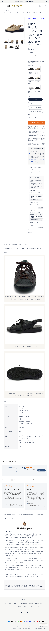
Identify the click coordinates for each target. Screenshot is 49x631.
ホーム (5, 12)
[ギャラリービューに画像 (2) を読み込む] (17, 47)
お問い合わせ (33, 607)
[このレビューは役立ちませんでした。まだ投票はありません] (20, 505)
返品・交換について (22, 603)
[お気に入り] (42, 5)
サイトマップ (41, 607)
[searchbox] (7, 480)
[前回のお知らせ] (2, 1)
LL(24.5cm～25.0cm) (36, 111)
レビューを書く (41, 470)
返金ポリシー (42, 626)
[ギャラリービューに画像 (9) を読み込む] (11, 41)
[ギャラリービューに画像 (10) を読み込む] (17, 41)
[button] (3, 5)
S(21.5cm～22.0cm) (35, 99)
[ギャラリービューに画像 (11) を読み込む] (22, 41)
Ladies (10, 12)
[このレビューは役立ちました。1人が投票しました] (18, 505)
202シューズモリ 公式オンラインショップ (21, 626)
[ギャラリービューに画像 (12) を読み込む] (6, 47)
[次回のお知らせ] (46, 1)
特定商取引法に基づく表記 (35, 603)
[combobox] (19, 480)
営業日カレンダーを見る (36, 163)
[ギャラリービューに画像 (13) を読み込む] (11, 47)
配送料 (33, 61)
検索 (6, 603)
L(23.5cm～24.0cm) (35, 107)
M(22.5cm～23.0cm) (35, 103)
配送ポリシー (30, 628)
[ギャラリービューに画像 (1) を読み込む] (6, 41)
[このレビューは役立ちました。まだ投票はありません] (41, 507)
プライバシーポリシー (9, 607)
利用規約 (19, 607)
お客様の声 (25, 607)
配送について (34, 159)
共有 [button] (30, 232)
